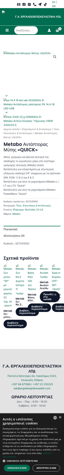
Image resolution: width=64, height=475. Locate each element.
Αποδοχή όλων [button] (16, 468)
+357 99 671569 (21, 384)
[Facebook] (24, 4)
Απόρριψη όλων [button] (46, 468)
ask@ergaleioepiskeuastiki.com (32, 388)
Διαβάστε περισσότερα (15, 324)
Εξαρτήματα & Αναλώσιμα (36, 129)
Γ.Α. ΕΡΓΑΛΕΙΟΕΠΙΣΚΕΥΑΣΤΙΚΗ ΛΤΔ (38, 17)
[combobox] (55, 417)
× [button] (60, 417)
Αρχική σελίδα (12, 129)
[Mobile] (34, 4)
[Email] (18, 4)
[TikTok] (45, 4)
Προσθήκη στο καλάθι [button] (49, 296)
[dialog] (32, 444)
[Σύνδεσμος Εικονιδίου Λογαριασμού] (49, 30)
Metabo (16, 214)
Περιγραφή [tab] (10, 229)
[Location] (40, 4)
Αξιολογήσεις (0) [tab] (14, 235)
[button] (55, 57)
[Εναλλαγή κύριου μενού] (7, 30)
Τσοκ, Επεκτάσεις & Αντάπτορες (33, 205)
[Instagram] (29, 4)
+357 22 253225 (43, 384)
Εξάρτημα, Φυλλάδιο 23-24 (28, 209)
